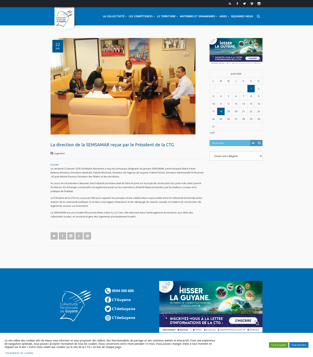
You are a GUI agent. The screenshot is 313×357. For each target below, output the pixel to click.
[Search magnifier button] (259, 143)
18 (221, 111)
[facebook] (237, 3)
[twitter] (244, 3)
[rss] (229, 3)
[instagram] (258, 3)
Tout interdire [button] (298, 344)
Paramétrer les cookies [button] (19, 353)
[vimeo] (251, 3)
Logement (59, 153)
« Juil (212, 132)
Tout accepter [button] (278, 344)
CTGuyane (121, 299)
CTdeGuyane (123, 308)
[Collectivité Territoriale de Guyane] (64, 19)
